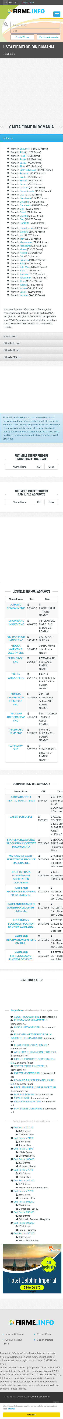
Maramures (26, 242)
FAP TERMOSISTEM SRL (27, 1073)
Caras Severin (27, 190)
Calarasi (24, 187)
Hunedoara (26, 228)
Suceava (24, 273)
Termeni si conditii (40, 1396)
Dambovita (26, 205)
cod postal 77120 (23, 1137)
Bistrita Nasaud (28, 169)
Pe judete (8, 137)
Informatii (11, 1408)
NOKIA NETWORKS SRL (27, 1027)
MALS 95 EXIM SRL (25, 1094)
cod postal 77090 (23, 1190)
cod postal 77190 (23, 1148)
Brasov (23, 180)
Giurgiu (24, 215)
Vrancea (24, 295)
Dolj (22, 208)
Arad (22, 155)
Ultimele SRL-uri (11, 343)
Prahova (24, 259)
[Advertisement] (31, 91)
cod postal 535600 (23, 1212)
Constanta (25, 198)
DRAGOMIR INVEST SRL (28, 1101)
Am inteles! (31, 1414)
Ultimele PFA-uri (12, 357)
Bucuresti (25, 148)
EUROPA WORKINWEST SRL (30, 1020)
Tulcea (23, 284)
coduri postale (45, 1339)
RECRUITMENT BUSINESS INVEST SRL (35, 1087)
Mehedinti (25, 245)
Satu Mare (25, 266)
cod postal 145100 (23, 1180)
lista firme (9, 53)
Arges (23, 159)
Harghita (24, 222)
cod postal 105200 (23, 1222)
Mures (23, 249)
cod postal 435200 (23, 1233)
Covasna (24, 201)
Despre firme (17, 1010)
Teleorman (25, 277)
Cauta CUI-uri (28, 2)
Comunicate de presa (12, 1341)
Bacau (23, 162)
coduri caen (44, 1333)
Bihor (23, 166)
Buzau (23, 183)
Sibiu (22, 270)
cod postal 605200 (23, 1201)
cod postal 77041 (23, 1169)
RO (5, 2)
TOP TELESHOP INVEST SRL (30, 1066)
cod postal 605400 (23, 1159)
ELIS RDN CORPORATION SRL (31, 1044)
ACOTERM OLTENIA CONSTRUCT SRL (35, 1051)
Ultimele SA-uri (11, 350)
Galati (23, 212)
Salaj (22, 263)
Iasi (21, 235)
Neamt (23, 252)
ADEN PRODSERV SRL (27, 1016)
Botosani (24, 173)
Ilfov (22, 238)
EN (10, 2)
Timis (23, 281)
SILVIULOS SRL (22, 1097)
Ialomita (24, 231)
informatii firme (14, 1333)
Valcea (23, 288)
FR (16, 2)
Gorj (22, 219)
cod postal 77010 (23, 1127)
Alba (22, 152)
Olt (21, 256)
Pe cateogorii (10, 335)
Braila (23, 176)
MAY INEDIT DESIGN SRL (28, 1108)
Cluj (22, 194)
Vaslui (23, 291)
